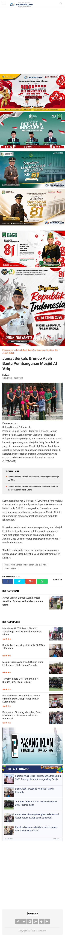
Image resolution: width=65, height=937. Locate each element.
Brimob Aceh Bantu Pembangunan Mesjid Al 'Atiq (37, 350)
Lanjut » (57, 839)
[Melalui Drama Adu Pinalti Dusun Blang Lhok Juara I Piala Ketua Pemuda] (56, 668)
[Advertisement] (32, 41)
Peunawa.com (8, 350)
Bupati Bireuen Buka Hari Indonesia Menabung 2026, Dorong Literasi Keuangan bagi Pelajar (38, 778)
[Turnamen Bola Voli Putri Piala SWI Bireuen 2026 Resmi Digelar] (56, 684)
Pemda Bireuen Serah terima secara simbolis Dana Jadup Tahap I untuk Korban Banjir (21, 698)
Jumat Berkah (8, 353)
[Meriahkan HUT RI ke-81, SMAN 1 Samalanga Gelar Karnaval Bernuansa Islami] (56, 634)
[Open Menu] (4, 3)
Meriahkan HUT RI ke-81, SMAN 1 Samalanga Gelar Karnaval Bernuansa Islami (21, 631)
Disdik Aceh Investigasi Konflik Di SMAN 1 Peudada (23, 647)
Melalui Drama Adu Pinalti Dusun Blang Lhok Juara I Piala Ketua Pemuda (22, 664)
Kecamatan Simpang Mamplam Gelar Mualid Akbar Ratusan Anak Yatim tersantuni (21, 715)
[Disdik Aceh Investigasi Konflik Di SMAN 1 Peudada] (56, 651)
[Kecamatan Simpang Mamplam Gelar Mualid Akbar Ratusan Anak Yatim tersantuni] (56, 718)
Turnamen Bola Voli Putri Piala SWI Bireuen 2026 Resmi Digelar (20, 680)
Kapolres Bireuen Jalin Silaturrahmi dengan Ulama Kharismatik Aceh (36, 829)
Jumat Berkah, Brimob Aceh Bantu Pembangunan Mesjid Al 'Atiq (29, 363)
